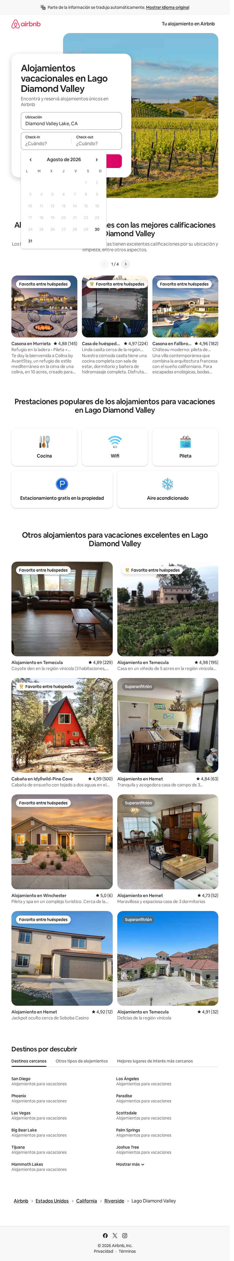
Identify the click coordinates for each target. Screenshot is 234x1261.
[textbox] (46, 143)
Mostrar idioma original (167, 7)
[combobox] (71, 123)
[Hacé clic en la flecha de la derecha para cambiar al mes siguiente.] (96, 159)
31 (30, 241)
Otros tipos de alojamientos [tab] (82, 1061)
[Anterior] (104, 264)
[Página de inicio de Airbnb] (26, 24)
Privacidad (103, 1251)
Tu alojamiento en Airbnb (188, 24)
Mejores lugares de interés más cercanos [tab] (155, 1061)
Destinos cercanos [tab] (29, 1061)
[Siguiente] (125, 264)
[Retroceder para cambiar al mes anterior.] (31, 159)
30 (97, 229)
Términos (127, 1251)
